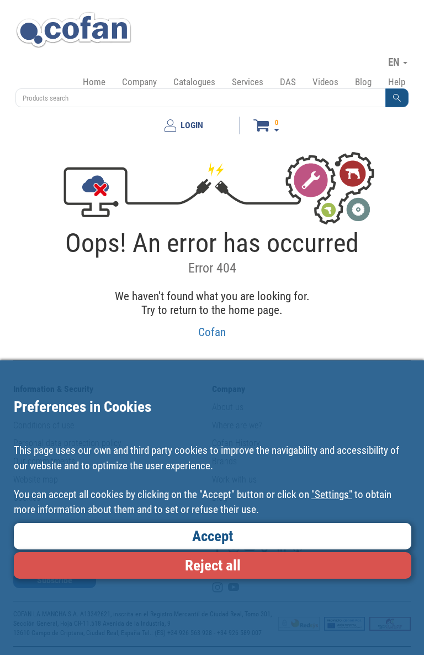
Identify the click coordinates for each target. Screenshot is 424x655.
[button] (397, 97)
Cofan (212, 332)
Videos (325, 81)
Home (94, 81)
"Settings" (331, 494)
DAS (288, 81)
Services (247, 81)
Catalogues (194, 81)
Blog (363, 81)
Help (396, 81)
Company (139, 81)
